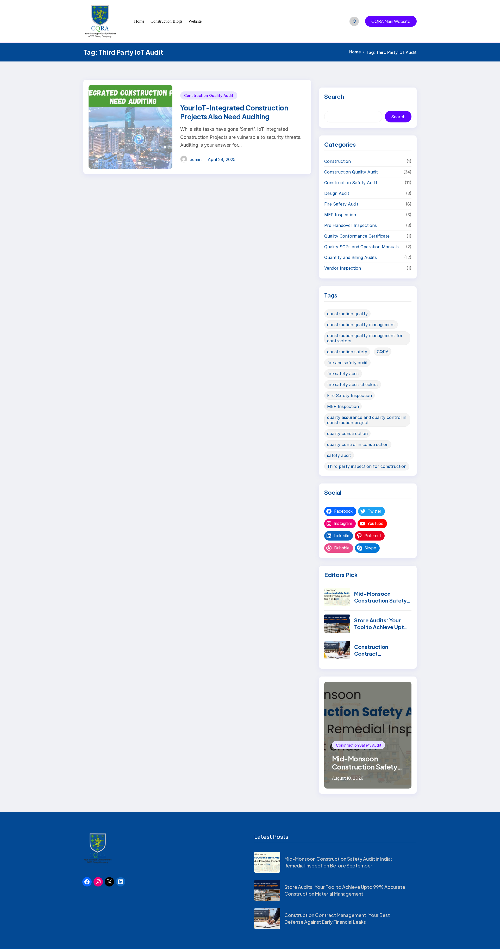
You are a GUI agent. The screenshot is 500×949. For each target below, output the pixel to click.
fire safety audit (343, 373)
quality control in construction (358, 444)
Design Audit (336, 193)
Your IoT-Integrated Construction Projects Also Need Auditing (234, 112)
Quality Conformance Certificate (357, 236)
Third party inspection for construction (367, 466)
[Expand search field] (354, 21)
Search (398, 116)
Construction (337, 161)
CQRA (383, 351)
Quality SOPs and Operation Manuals (361, 246)
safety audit (339, 455)
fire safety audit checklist (352, 384)
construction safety (347, 351)
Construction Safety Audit (350, 182)
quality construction (347, 433)
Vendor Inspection (342, 268)
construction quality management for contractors (365, 338)
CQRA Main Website (390, 21)
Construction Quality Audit (208, 95)
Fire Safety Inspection (349, 395)
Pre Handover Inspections (350, 225)
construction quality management (361, 324)
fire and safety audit (347, 362)
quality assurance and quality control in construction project (366, 420)
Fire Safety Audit (341, 204)
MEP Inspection (340, 214)
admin (196, 159)
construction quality (347, 313)
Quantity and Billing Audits (350, 257)
